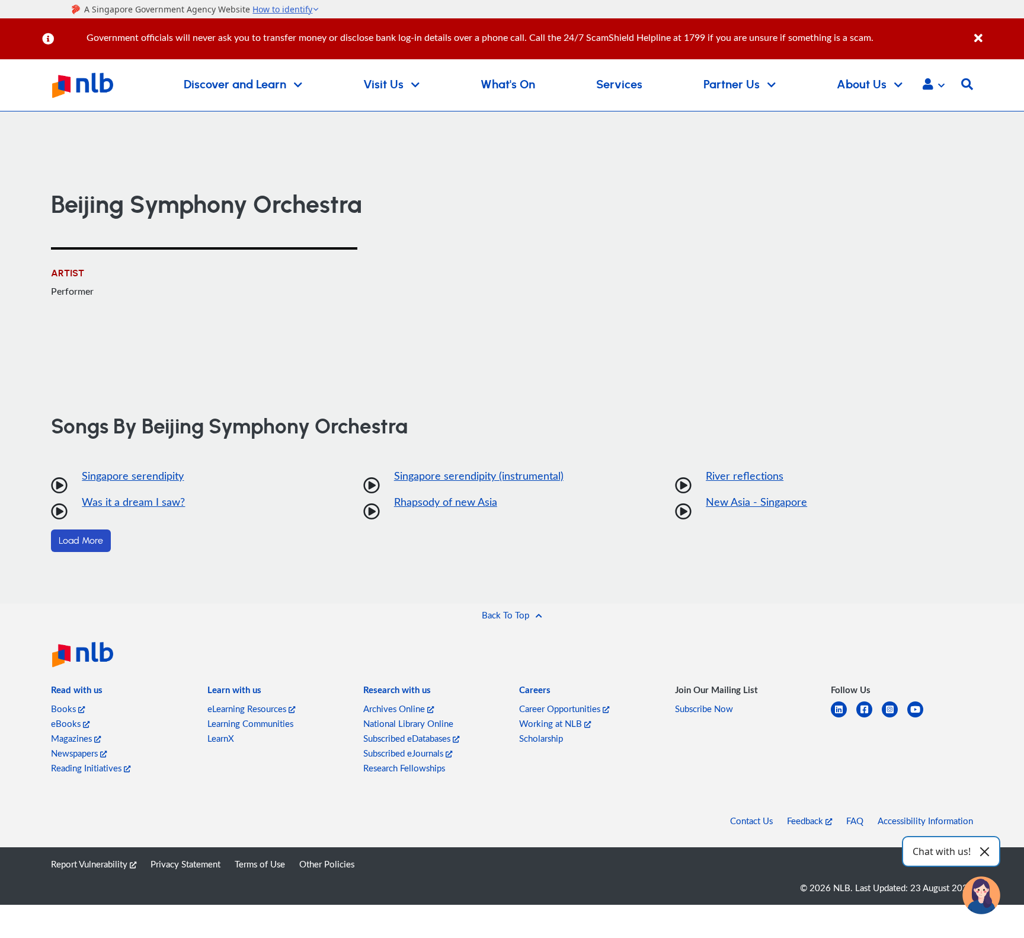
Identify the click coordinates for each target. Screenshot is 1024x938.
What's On (508, 85)
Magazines (72, 738)
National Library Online (408, 723)
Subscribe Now (704, 708)
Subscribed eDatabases (408, 738)
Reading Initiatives (87, 768)
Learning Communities (250, 723)
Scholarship (541, 738)
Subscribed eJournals (404, 753)
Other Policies (326, 864)
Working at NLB (551, 723)
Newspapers (75, 753)
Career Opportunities (561, 708)
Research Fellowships (404, 768)
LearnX (220, 738)
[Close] (997, 31)
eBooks (67, 723)
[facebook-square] (869, 716)
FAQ (854, 821)
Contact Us (751, 821)
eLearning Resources (248, 708)
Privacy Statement (185, 864)
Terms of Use (260, 864)
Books (64, 708)
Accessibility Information (925, 821)
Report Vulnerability (90, 864)
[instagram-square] (894, 716)
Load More (81, 540)
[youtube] (920, 716)
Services (619, 85)
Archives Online (395, 708)
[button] (934, 85)
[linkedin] (843, 716)
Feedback (806, 821)
